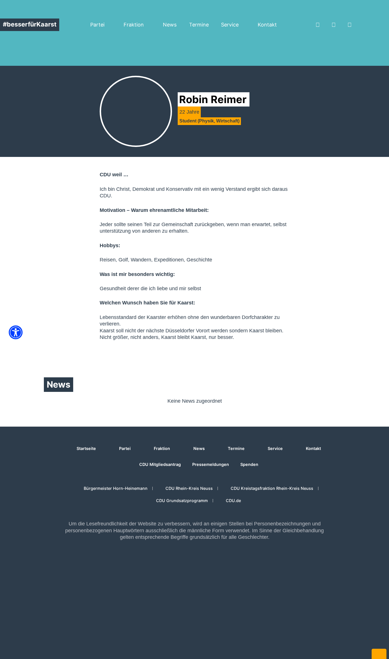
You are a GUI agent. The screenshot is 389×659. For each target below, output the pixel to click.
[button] (384, 25)
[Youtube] (349, 24)
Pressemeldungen (210, 464)
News (170, 25)
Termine (199, 25)
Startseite (86, 448)
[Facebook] (317, 24)
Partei (97, 25)
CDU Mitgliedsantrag (160, 464)
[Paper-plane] (365, 24)
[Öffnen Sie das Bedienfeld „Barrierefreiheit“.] (15, 332)
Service (230, 25)
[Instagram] (333, 24)
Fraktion (134, 25)
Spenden (249, 464)
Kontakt (267, 25)
